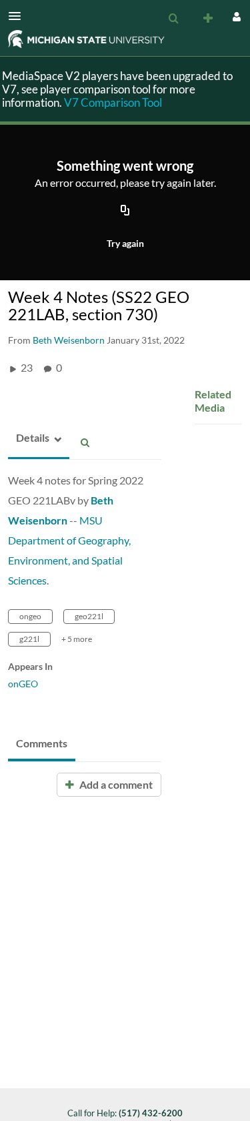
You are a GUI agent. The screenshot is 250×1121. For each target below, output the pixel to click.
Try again (125, 243)
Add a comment (115, 784)
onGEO (23, 683)
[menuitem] (173, 19)
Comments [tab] (41, 743)
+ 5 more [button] (76, 639)
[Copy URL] (125, 211)
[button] (18, 16)
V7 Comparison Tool (113, 102)
